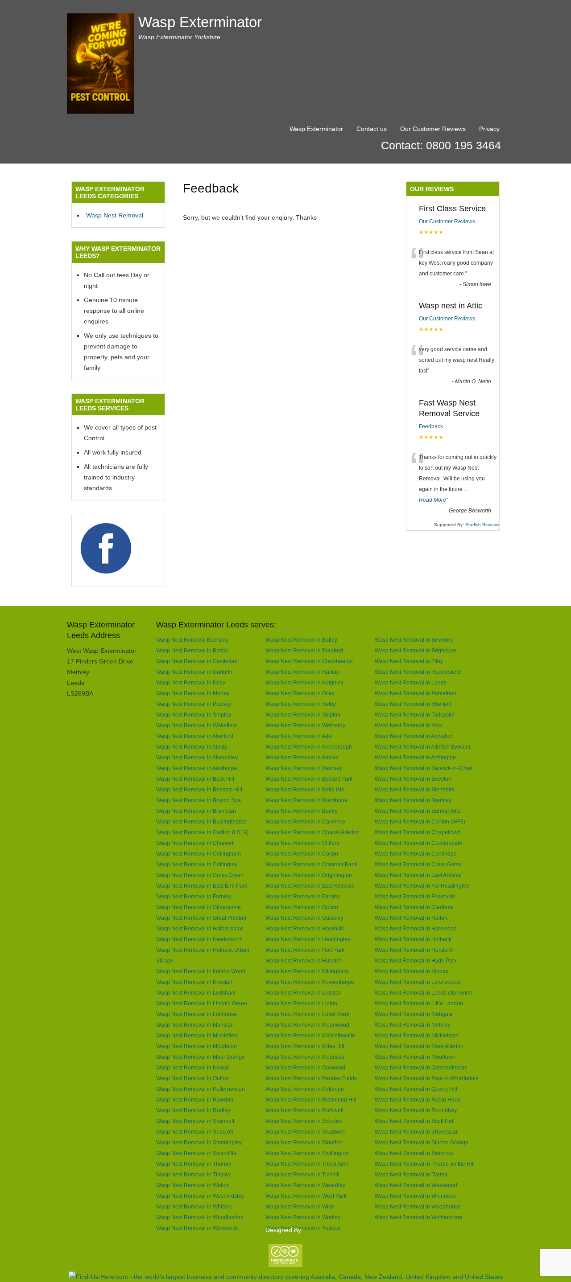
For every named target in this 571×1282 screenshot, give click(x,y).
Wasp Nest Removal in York (408, 725)
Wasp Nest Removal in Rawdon (194, 1099)
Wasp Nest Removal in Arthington (415, 757)
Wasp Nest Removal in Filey (409, 661)
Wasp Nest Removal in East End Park (201, 886)
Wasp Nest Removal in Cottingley (196, 864)
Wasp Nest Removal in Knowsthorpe (309, 982)
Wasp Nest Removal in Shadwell (305, 1132)
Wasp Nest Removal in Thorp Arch (306, 1164)
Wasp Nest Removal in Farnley (193, 896)
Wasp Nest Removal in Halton (411, 918)
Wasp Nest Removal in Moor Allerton (419, 1046)
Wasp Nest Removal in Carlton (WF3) (420, 821)
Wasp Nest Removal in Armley (302, 757)
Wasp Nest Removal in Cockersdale (418, 843)
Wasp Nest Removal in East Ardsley (418, 875)
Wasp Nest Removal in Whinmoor (415, 1196)
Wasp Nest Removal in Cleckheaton (309, 661)
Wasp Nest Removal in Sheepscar (416, 1132)
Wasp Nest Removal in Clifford (302, 843)
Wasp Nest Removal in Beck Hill (195, 779)
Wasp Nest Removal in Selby (300, 704)
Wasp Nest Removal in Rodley (193, 1110)
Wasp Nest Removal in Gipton (301, 907)
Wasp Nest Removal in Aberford (194, 736)
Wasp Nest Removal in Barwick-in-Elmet (423, 768)
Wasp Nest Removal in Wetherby (305, 725)
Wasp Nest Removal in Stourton (304, 1142)
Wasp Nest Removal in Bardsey (303, 768)
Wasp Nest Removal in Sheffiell (413, 704)
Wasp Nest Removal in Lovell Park (307, 1014)
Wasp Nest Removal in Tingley (193, 1174)
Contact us (371, 128)
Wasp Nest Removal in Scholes (303, 1121)
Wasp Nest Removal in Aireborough (308, 747)
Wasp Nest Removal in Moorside (305, 1057)
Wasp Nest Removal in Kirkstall (194, 982)
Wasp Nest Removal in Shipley (193, 714)
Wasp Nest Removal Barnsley (192, 640)
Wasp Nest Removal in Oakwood (305, 1067)
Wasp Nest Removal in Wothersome (418, 1217)
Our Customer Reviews (433, 128)
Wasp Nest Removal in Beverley (414, 640)
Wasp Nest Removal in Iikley (190, 682)
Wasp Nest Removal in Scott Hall (415, 1121)
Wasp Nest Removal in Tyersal (412, 1174)
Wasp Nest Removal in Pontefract (415, 693)
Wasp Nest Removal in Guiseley (304, 918)
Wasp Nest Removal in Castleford (197, 661)
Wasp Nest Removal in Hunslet (303, 960)
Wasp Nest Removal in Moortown (415, 1057)
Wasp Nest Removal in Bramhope (306, 800)
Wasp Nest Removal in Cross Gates (418, 864)
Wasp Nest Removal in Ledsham (196, 992)
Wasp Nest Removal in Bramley (413, 800)
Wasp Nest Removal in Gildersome (198, 907)
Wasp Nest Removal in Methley (413, 1025)
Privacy (489, 128)
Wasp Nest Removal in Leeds (411, 682)
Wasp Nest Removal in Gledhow (414, 907)
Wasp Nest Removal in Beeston (413, 779)
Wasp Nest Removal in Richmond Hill (310, 1099)
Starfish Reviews (482, 524)
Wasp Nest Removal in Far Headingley (422, 886)
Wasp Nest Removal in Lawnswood (418, 982)
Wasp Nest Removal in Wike (299, 1206)
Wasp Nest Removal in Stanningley (199, 1142)
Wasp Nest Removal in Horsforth (414, 950)
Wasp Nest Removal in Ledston (303, 992)
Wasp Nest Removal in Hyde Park (416, 960)
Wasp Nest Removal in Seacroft (194, 1132)
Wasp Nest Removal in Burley (301, 811)
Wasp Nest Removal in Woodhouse (418, 1206)
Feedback (431, 426)
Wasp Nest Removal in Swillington (307, 1153)
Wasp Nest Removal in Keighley (304, 682)
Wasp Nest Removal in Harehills (304, 928)
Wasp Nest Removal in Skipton (302, 714)
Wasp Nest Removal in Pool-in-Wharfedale (427, 1078)
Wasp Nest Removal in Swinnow (414, 1153)
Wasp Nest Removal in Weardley (305, 1185)
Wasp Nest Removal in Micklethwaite (310, 1035)
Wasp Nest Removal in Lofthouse (196, 1014)
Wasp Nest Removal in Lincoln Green (201, 1003)
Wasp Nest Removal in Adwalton (414, 736)
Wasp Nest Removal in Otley (300, 693)
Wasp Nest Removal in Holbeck (413, 939)
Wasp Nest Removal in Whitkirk (194, 1206)
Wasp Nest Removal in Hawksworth (199, 939)
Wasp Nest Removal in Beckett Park (308, 779)
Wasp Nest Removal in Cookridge (416, 853)
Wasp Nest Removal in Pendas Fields (311, 1078)
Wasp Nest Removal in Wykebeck (197, 1228)
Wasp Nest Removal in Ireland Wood (200, 971)
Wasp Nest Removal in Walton (193, 1185)
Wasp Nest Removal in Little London (419, 1003)
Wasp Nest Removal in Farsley (302, 896)
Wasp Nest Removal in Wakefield (196, 725)
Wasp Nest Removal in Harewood (416, 928)
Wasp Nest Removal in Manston (195, 1025)
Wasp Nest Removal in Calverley (305, 821)
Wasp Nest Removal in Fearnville (415, 896)
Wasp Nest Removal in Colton (301, 853)
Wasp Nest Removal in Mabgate (414, 1014)
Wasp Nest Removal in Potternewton (200, 1089)
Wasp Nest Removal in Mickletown (417, 1035)
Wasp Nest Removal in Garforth (194, 672)
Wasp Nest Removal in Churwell (195, 843)
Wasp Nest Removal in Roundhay (416, 1110)
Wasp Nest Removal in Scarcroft (195, 1121)
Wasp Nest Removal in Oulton (192, 1078)
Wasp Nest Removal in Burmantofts (417, 811)
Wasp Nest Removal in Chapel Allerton (312, 832)
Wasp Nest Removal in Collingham (198, 853)
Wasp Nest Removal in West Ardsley (200, 1196)
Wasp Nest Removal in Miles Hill (304, 1046)
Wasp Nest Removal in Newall (193, 1067)
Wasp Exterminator (200, 22)
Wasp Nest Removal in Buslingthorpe (201, 821)
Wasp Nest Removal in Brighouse (415, 650)
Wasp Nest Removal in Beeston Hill (199, 789)
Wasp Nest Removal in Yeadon (303, 1228)
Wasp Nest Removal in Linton (301, 1003)
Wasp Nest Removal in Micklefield (197, 1035)
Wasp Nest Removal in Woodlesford (200, 1217)
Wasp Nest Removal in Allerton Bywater (423, 747)
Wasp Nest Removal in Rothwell (304, 1110)
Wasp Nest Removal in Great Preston (201, 918)
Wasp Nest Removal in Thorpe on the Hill (425, 1164)
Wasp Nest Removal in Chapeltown (418, 832)
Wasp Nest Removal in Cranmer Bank (311, 864)
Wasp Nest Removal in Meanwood (307, 1025)
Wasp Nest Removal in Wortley (302, 1217)
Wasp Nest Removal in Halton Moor (199, 928)
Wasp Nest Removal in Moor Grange (200, 1057)
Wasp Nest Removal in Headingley (307, 939)
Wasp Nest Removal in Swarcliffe (196, 1153)
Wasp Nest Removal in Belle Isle (304, 789)
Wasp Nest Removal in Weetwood (416, 1185)
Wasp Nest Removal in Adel (299, 736)
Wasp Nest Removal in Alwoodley (197, 757)
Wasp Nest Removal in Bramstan (196, 811)
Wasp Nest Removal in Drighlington (308, 875)
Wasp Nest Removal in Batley (301, 640)
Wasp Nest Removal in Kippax (411, 971)
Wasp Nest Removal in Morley (192, 693)
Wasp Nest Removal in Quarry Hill (416, 1089)
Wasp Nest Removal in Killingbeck (307, 971)
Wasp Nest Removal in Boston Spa (198, 800)
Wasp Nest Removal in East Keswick (309, 886)
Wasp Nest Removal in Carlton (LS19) (202, 832)
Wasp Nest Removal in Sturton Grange (421, 1142)
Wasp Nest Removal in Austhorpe (196, 768)
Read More (432, 500)
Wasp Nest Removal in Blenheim (415, 789)
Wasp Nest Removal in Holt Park (304, 950)
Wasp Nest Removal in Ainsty (191, 747)
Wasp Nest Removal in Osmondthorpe (421, 1067)
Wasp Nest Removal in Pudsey (193, 704)
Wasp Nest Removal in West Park (306, 1196)
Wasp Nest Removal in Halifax (302, 672)
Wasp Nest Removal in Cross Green (200, 875)
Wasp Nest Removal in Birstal (192, 650)
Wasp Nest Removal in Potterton (304, 1089)
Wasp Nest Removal (114, 215)
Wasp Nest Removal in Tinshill (302, 1174)
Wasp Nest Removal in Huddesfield (418, 672)
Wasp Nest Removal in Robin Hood (418, 1099)
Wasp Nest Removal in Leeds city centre (423, 992)
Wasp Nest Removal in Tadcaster (415, 714)
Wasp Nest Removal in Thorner (194, 1164)
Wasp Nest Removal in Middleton (196, 1046)
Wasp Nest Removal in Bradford (304, 650)
